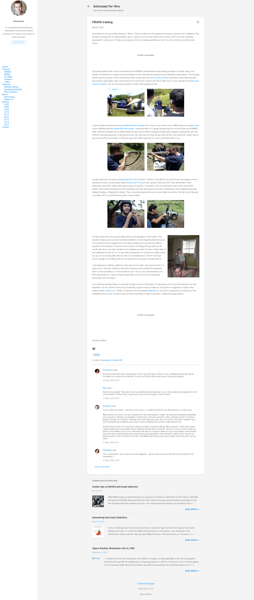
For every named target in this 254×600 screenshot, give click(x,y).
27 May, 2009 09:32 (111, 398)
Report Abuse (146, 594)
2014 (6, 122)
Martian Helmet (11, 87)
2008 (6, 107)
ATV (136, 179)
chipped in (152, 290)
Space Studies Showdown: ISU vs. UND (113, 548)
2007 (6, 104)
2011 (6, 114)
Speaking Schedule (13, 89)
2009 (6, 109)
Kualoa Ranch (125, 179)
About (5, 94)
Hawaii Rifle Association (124, 128)
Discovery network (161, 78)
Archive (5, 102)
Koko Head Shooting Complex (132, 125)
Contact (5, 127)
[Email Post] (93, 349)
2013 (6, 119)
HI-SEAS (8, 77)
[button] (197, 22)
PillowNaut (107, 450)
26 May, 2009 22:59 (111, 380)
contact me (110, 290)
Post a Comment (102, 467)
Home (5, 67)
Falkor (7, 82)
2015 (6, 124)
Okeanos (8, 79)
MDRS (7, 74)
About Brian (9, 97)
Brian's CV (8, 99)
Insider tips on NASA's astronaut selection (115, 486)
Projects (6, 69)
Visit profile (19, 42)
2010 (6, 112)
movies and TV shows (136, 182)
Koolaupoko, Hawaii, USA (112, 360)
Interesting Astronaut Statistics (109, 517)
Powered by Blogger (146, 583)
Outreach (6, 84)
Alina (105, 388)
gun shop (195, 125)
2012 (6, 117)
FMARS (96, 355)
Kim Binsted (108, 370)
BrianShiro (107, 406)
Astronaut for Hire (106, 6)
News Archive (10, 92)
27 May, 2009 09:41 (111, 442)
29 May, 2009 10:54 (111, 460)
